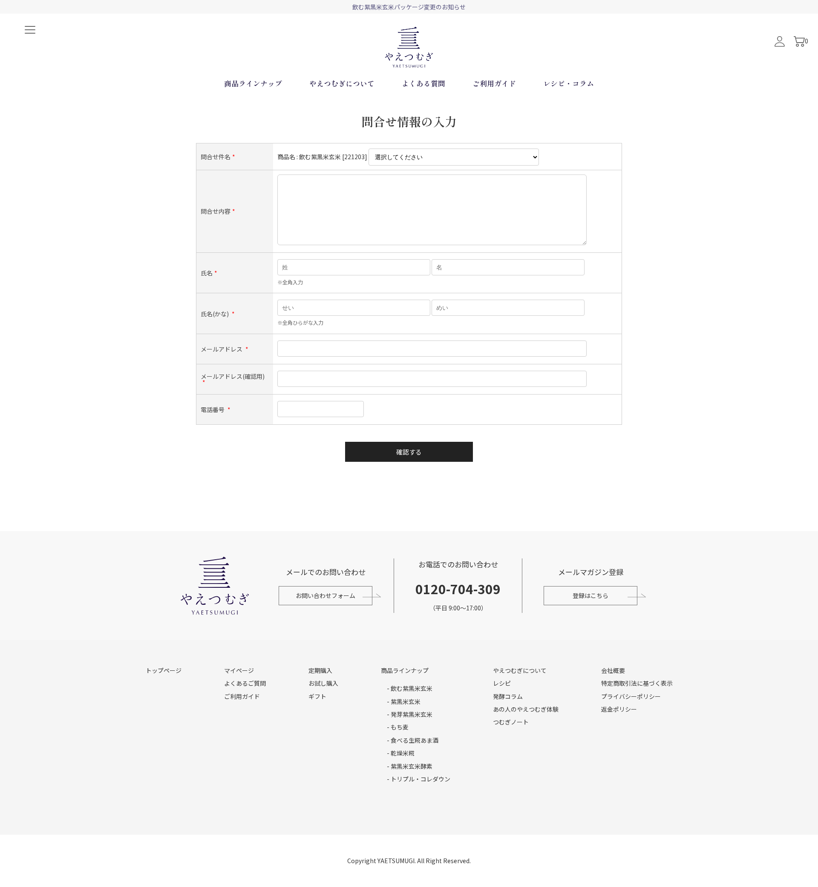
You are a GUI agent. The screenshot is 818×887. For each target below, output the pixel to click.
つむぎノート (511, 722)
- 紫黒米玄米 (404, 701)
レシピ (502, 683)
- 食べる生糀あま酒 (412, 740)
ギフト (317, 696)
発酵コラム (508, 696)
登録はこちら (590, 595)
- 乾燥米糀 (401, 753)
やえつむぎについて (341, 83)
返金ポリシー (619, 709)
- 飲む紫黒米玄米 (409, 688)
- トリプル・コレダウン (418, 779)
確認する (409, 451)
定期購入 (320, 670)
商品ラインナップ (253, 83)
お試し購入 (323, 683)
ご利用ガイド (494, 83)
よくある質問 (423, 83)
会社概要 (613, 670)
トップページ (163, 670)
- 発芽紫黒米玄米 (409, 714)
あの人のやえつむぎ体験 (526, 709)
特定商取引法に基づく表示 (637, 683)
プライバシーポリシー (631, 696)
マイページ (239, 670)
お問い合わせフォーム (325, 595)
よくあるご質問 (245, 683)
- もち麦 (398, 727)
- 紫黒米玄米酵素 (409, 766)
